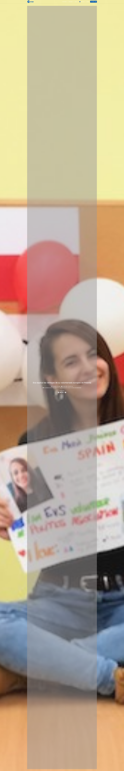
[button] (58, 392)
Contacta (87, 1)
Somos (76, 1)
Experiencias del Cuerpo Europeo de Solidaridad (70, 387)
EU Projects (82, 1)
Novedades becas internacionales (51, 387)
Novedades (70, 1)
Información (64, 1)
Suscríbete (93, 1)
